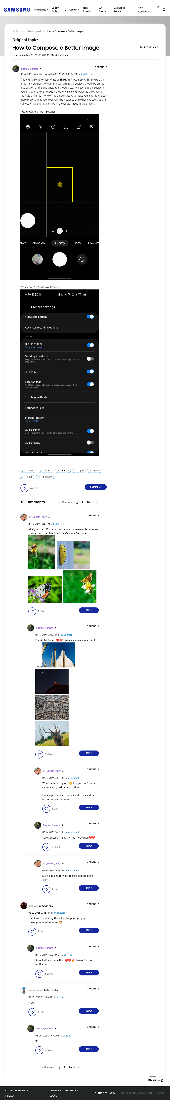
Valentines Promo (119, 10)
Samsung (48, 476)
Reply (88, 610)
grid (82, 470)
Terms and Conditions (64, 1090)
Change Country (104, 1093)
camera (31, 470)
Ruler (30, 476)
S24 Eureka (102, 10)
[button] (101, 67)
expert (48, 470)
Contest (73, 9)
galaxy (65, 470)
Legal (53, 1095)
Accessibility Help (16, 1090)
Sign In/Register (144, 9)
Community (40, 9)
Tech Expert (86, 10)
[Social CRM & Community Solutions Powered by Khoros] (155, 1079)
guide (97, 470)
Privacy (10, 1095)
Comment (95, 487)
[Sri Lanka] (17, 9)
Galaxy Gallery (55, 10)
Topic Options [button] (148, 47)
